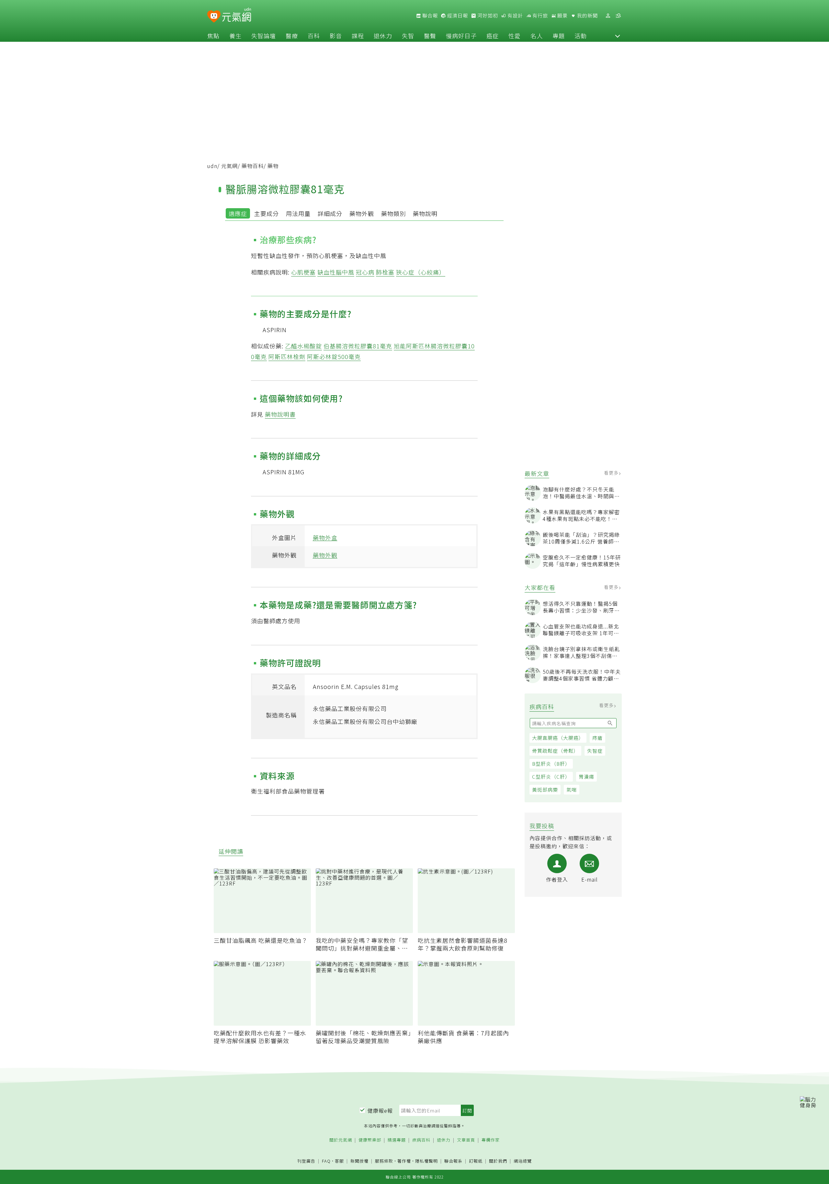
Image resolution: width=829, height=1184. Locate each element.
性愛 (514, 35)
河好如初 (487, 15)
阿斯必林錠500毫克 (334, 356)
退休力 (383, 35)
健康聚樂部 (369, 1140)
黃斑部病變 (545, 789)
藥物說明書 (280, 414)
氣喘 (571, 789)
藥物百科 (253, 166)
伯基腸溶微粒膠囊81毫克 (358, 346)
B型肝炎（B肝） (551, 763)
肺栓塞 (385, 272)
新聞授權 (359, 1161)
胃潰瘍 (586, 776)
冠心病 (365, 272)
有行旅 (539, 15)
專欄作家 (491, 1140)
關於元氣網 (340, 1140)
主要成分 (266, 213)
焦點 (213, 35)
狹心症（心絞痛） (420, 272)
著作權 (404, 1161)
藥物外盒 (325, 537)
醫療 (292, 35)
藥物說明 (425, 213)
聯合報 (429, 15)
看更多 (612, 472)
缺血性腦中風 (335, 272)
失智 (408, 35)
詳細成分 (330, 213)
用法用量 (298, 213)
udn (212, 166)
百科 (314, 35)
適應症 (238, 213)
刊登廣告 (306, 1161)
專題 (558, 35)
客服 (339, 1161)
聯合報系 (453, 1161)
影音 (336, 35)
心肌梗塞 (303, 272)
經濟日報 (457, 15)
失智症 (595, 750)
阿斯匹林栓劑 (286, 356)
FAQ (326, 1161)
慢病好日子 (461, 35)
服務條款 (384, 1161)
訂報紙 (476, 1161)
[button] (617, 36)
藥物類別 (393, 213)
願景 (562, 15)
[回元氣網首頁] (236, 15)
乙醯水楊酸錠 (303, 346)
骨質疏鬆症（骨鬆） (555, 750)
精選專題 (397, 1140)
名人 (536, 35)
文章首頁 (466, 1140)
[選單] (618, 15)
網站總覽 (523, 1161)
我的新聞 (587, 15)
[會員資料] (608, 15)
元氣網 (229, 166)
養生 (235, 35)
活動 (580, 35)
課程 (358, 35)
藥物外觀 (361, 213)
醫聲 (430, 35)
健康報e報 (380, 1110)
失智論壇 (263, 35)
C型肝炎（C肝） (551, 776)
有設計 (514, 15)
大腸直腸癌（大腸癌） (558, 737)
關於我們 (498, 1161)
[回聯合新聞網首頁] (214, 16)
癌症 (492, 35)
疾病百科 (421, 1140)
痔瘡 (597, 737)
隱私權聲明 (426, 1161)
